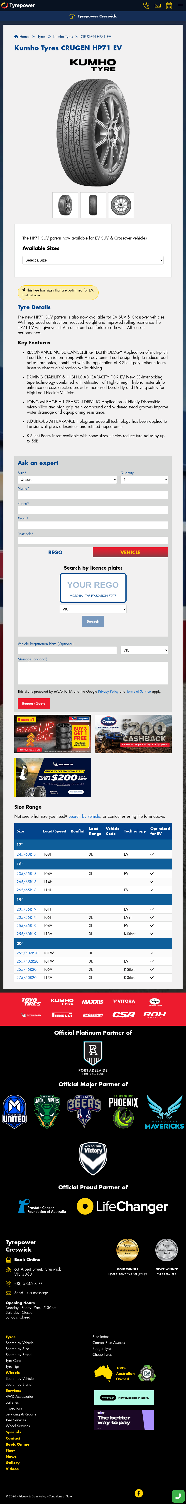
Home (23, 36)
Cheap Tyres (102, 1354)
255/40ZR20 (28, 953)
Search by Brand (19, 1354)
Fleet (10, 1450)
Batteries (12, 1402)
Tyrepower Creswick (97, 16)
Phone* (23, 503)
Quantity (127, 473)
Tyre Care (13, 1360)
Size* (22, 473)
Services (13, 1390)
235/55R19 (27, 909)
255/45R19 (27, 925)
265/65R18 (27, 881)
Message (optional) (32, 659)
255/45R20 (27, 969)
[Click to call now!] (146, 5)
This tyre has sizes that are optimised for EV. (58, 292)
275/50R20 (27, 977)
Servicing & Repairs (21, 1414)
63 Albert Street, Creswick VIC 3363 (37, 1272)
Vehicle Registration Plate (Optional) (46, 644)
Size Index (101, 1336)
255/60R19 (27, 933)
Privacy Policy (108, 691)
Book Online (17, 1444)
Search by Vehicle (20, 1343)
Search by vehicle (84, 816)
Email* (23, 518)
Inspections (14, 1408)
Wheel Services (18, 1426)
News (11, 1456)
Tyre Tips (12, 1366)
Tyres (10, 1336)
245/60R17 (27, 854)
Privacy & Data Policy (32, 1496)
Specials (13, 1432)
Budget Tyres (102, 1348)
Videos (12, 1468)
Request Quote (33, 703)
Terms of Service (139, 691)
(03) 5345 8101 (29, 1283)
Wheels (13, 1372)
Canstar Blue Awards (109, 1342)
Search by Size (17, 1348)
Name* (23, 488)
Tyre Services (16, 1420)
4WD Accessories (19, 1396)
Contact (13, 1438)
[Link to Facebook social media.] (139, 1493)
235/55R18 (27, 873)
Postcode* (26, 534)
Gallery (13, 1462)
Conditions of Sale (60, 1496)
